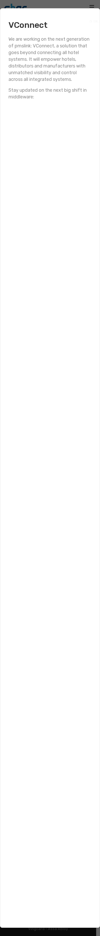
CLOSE (91, 20)
